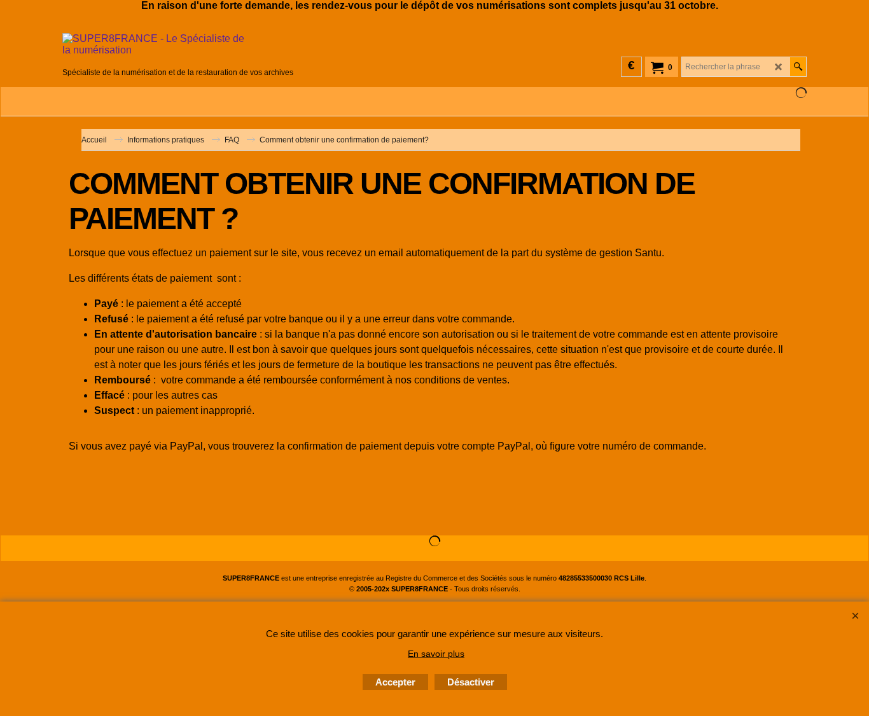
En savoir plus (436, 654)
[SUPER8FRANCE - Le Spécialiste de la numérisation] (177, 49)
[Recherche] (798, 66)
